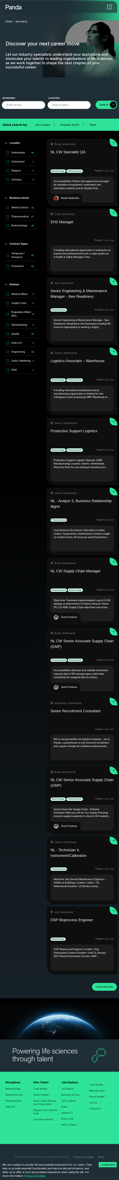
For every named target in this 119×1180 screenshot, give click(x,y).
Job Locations (68, 1100)
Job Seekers (69, 1082)
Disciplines (13, 1082)
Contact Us (95, 1108)
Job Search (67, 1088)
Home (9, 21)
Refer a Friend (68, 1124)
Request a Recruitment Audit (45, 1112)
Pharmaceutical (13, 1100)
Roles (93, 124)
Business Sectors (70, 1094)
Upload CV (67, 1112)
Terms (100, 1157)
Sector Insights (41, 1094)
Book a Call (67, 1118)
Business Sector (69, 124)
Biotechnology (13, 1088)
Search (103, 104)
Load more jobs (104, 986)
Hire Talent (40, 1082)
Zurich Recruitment (43, 1119)
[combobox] (69, 105)
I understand (107, 1164)
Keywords (8, 98)
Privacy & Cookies (83, 1157)
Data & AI (10, 1106)
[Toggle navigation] (109, 7)
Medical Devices (14, 1094)
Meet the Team (97, 1090)
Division (14, 284)
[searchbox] (23, 105)
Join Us (93, 1102)
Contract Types (19, 243)
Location (54, 98)
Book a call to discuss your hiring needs (44, 1102)
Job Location (42, 124)
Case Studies (40, 1088)
